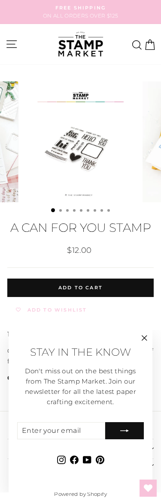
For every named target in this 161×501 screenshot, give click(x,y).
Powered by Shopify (80, 494)
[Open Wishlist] (148, 488)
